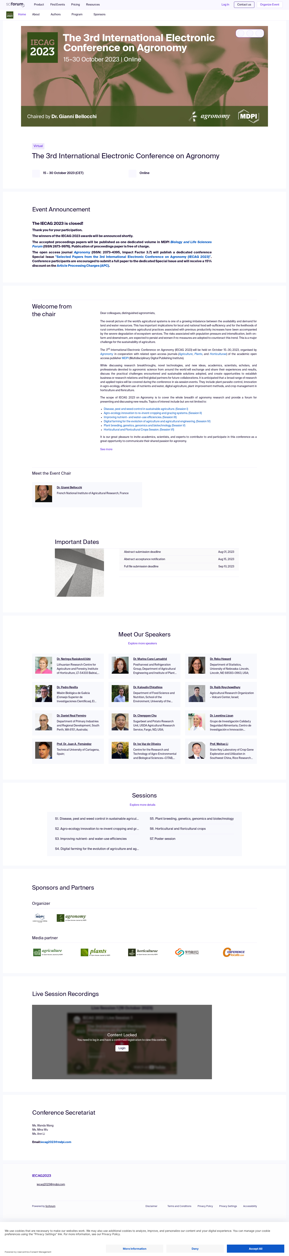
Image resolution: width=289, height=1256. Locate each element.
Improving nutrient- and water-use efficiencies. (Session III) (140, 417)
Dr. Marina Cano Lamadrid (150, 659)
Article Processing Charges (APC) (83, 266)
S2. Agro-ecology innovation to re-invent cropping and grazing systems (97, 829)
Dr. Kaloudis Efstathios (147, 687)
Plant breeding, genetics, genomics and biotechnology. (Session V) (144, 425)
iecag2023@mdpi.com (55, 1142)
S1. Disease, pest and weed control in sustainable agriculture (97, 819)
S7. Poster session (162, 839)
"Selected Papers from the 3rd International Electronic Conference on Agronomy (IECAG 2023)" (133, 257)
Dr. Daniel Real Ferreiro (71, 715)
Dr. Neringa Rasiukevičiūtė (74, 659)
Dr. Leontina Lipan (221, 715)
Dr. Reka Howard (220, 659)
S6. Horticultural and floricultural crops (178, 829)
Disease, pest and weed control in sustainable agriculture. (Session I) (146, 409)
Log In (225, 4)
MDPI (125, 358)
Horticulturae (218, 354)
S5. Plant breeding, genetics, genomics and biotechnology (192, 819)
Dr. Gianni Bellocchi (69, 487)
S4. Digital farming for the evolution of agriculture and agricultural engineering (97, 849)
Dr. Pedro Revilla (67, 687)
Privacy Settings (228, 1206)
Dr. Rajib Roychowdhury (225, 687)
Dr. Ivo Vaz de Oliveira (147, 744)
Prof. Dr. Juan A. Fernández (74, 744)
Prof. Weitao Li (219, 744)
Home (22, 14)
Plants (198, 354)
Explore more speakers (142, 643)
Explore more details (142, 805)
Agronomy (106, 354)
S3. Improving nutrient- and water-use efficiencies (91, 839)
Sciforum (50, 1206)
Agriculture (186, 354)
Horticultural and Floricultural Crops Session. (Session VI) (139, 429)
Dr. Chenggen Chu (144, 715)
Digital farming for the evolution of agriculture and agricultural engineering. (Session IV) (157, 421)
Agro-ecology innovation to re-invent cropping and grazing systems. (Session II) (153, 413)
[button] (95, 5)
